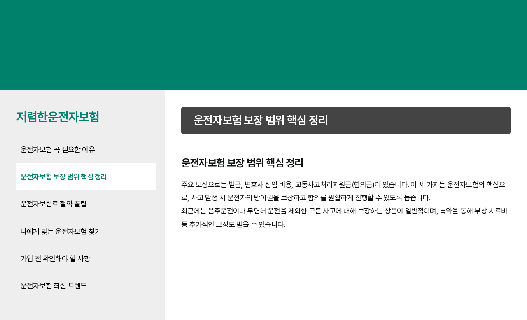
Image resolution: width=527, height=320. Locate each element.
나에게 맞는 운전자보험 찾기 (61, 231)
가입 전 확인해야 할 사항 (55, 258)
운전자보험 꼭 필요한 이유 (58, 149)
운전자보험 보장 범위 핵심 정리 (64, 176)
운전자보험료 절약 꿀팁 (53, 203)
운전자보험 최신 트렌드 (53, 285)
